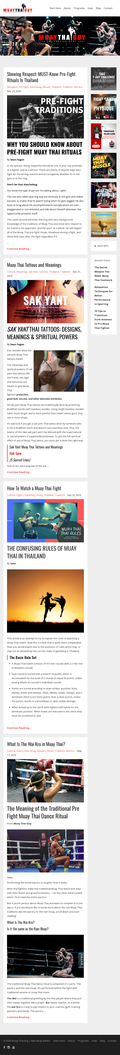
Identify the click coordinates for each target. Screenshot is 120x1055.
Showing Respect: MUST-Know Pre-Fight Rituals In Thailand (41, 77)
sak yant (33, 271)
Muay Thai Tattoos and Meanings (34, 264)
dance (20, 750)
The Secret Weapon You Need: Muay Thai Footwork (103, 274)
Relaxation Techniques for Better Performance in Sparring (103, 296)
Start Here (55, 8)
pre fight (24, 87)
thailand (56, 87)
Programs (79, 8)
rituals (46, 87)
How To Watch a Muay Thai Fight (34, 488)
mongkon (12, 87)
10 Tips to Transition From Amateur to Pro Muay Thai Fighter (103, 319)
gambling (29, 495)
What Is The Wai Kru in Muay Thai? (36, 743)
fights (20, 495)
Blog (98, 8)
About (67, 8)
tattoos (43, 271)
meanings (22, 271)
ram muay (36, 87)
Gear (90, 8)
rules (40, 495)
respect (41, 750)
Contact (108, 8)
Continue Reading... (19, 248)
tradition (67, 87)
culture (11, 271)
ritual (50, 750)
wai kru (78, 87)
